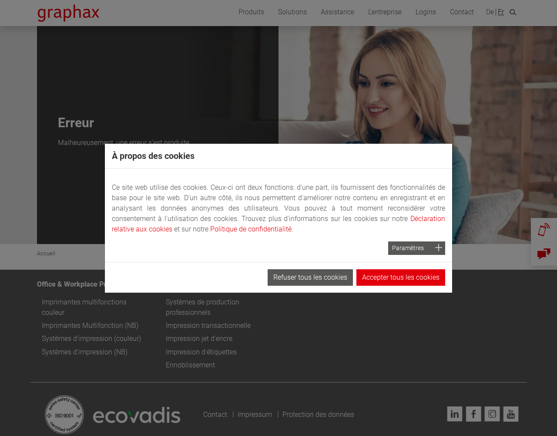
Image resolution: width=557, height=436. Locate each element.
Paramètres (408, 247)
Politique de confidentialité (251, 229)
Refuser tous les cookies (310, 277)
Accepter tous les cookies (401, 277)
